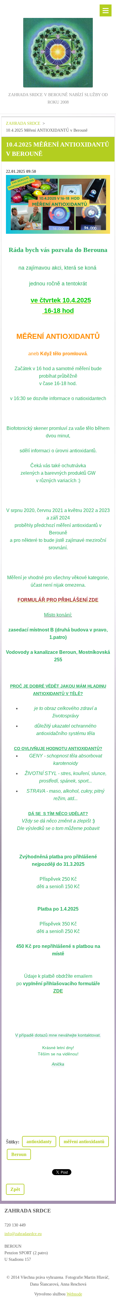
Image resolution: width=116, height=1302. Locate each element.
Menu (106, 10)
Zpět (15, 1189)
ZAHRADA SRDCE (23, 123)
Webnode (74, 1294)
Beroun (18, 1154)
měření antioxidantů (84, 1141)
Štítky (12, 1141)
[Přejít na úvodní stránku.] (58, 45)
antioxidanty (39, 1141)
